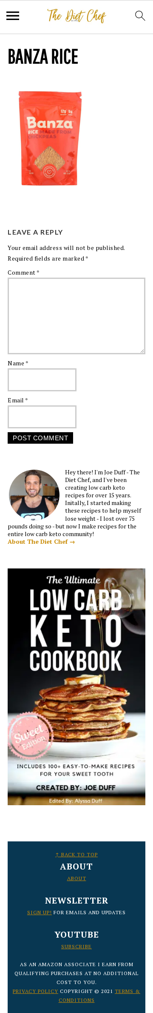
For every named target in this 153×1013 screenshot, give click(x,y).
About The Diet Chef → (41, 541)
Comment (24, 272)
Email (18, 400)
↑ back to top (76, 854)
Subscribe (76, 946)
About (76, 878)
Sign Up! (39, 912)
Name (18, 363)
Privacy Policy (35, 991)
